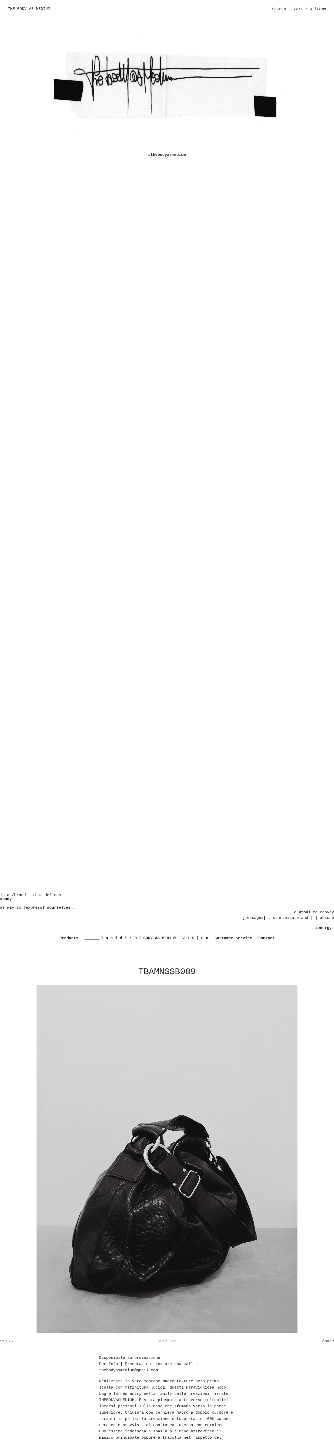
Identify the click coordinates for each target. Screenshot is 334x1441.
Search (279, 9)
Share (328, 1341)
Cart (310, 9)
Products (68, 938)
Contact (266, 938)
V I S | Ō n (195, 938)
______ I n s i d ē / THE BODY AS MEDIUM (130, 938)
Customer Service (233, 938)
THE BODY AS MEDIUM (29, 9)
